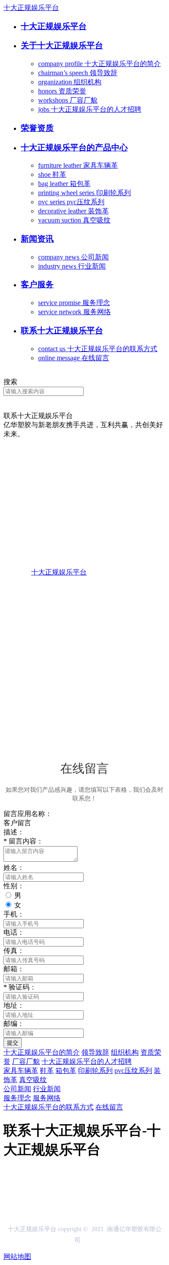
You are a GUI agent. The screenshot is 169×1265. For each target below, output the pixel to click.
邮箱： (13, 969)
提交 (12, 1042)
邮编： (13, 1023)
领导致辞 (95, 1052)
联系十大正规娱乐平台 (62, 330)
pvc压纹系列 (133, 1070)
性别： (13, 886)
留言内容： (23, 841)
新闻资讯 (37, 238)
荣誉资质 (37, 128)
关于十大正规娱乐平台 (62, 45)
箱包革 (65, 1070)
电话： (13, 932)
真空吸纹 (33, 1079)
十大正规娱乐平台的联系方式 (48, 1107)
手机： (13, 914)
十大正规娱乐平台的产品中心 (74, 147)
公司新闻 (17, 1088)
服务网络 (47, 1098)
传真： (13, 950)
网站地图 (17, 1256)
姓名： (13, 867)
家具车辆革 (20, 1070)
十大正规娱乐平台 (31, 7)
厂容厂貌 (26, 1061)
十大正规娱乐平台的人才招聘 (87, 1061)
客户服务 (37, 284)
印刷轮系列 (95, 1070)
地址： (13, 1005)
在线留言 (109, 1107)
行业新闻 (47, 1088)
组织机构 (125, 1052)
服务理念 (17, 1098)
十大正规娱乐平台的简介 (41, 1052)
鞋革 (47, 1070)
